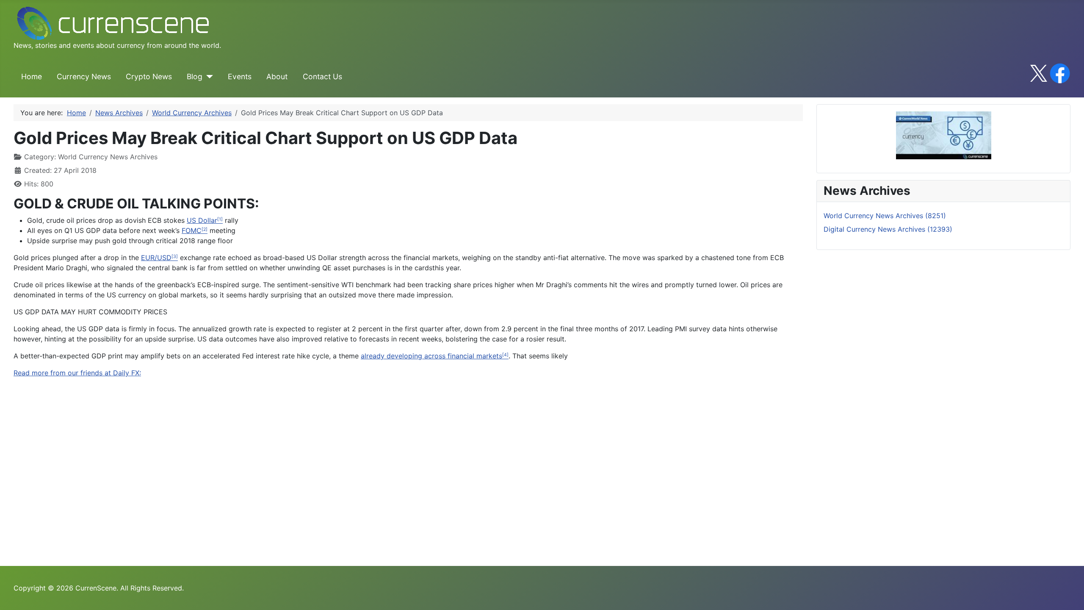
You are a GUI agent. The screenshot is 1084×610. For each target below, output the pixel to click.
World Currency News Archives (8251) (885, 215)
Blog (194, 76)
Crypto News (149, 76)
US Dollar (202, 220)
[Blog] (207, 76)
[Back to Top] (1069, 594)
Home (31, 76)
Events (240, 76)
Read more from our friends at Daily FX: (77, 373)
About (277, 76)
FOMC (192, 230)
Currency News (84, 76)
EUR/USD (156, 257)
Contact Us (322, 76)
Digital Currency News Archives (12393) (888, 229)
